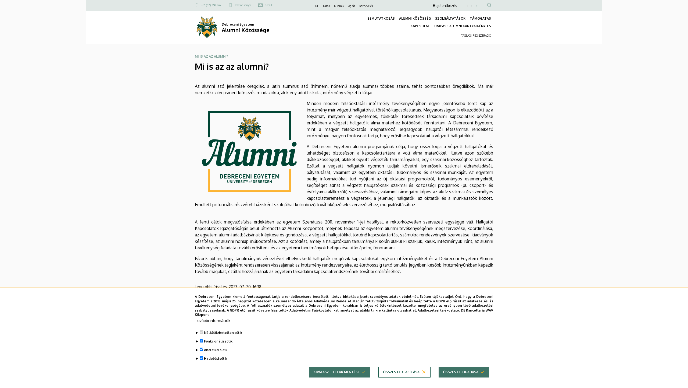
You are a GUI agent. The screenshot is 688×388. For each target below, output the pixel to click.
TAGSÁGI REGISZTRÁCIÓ (476, 35)
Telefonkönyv (243, 5)
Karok (326, 6)
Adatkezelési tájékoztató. (439, 310)
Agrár (351, 6)
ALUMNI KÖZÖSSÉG (415, 18)
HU (469, 6)
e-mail (268, 5)
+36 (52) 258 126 (211, 5)
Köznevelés (366, 6)
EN (476, 6)
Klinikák (339, 6)
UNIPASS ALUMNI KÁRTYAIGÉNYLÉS (462, 26)
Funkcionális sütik (218, 341)
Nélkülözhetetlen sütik (223, 333)
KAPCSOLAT (420, 26)
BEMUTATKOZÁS (381, 18)
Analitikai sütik (215, 350)
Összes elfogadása (460, 372)
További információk (212, 320)
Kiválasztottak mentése (337, 372)
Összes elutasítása (401, 372)
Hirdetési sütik (215, 358)
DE (317, 6)
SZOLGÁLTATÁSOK (450, 18)
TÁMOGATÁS (480, 18)
